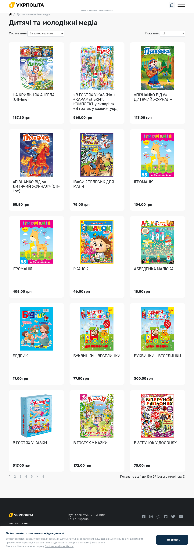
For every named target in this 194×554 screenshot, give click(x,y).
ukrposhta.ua (18, 523)
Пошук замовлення (97, 4)
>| (43, 476)
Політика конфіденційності (59, 546)
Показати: (152, 33)
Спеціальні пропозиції (97, 10)
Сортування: (18, 33)
